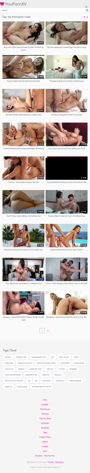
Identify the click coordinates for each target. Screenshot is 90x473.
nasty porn (50, 369)
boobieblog (73, 369)
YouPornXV (15, 4)
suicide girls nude (35, 369)
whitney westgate (75, 380)
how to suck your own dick (14, 380)
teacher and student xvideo (46, 363)
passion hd (8, 386)
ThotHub (51, 462)
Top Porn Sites (45, 418)
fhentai (76, 357)
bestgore (21, 369)
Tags (45, 432)
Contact (45, 446)
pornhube (45, 423)
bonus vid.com (64, 357)
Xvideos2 (45, 413)
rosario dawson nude (39, 357)
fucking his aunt (21, 357)
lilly (36, 380)
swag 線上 (58, 374)
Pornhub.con (45, 409)
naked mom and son (25, 363)
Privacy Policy (45, 437)
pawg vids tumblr (31, 374)
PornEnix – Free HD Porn (45, 455)
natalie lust (45, 374)
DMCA (45, 441)
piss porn (8, 357)
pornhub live (46, 380)
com (52, 357)
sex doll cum (60, 380)
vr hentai (61, 369)
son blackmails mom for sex (41, 386)
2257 (45, 451)
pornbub (45, 404)
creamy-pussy (22, 386)
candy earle (9, 363)
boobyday (45, 427)
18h (29, 380)
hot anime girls (79, 363)
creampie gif (65, 363)
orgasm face (9, 369)
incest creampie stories (13, 374)
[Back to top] (86, 468)
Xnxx (45, 399)
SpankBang (59, 462)
